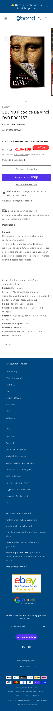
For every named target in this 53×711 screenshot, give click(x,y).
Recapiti (42, 691)
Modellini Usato (13, 398)
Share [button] (8, 344)
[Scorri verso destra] (33, 102)
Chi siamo (10, 436)
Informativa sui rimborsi (27, 705)
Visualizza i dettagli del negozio (17, 200)
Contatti (10, 443)
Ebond (24, 688)
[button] (6, 18)
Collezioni (10, 418)
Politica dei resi (13, 476)
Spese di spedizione (21, 154)
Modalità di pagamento (17, 456)
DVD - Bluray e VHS (15, 378)
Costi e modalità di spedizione (20, 463)
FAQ (8, 502)
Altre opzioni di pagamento (26, 184)
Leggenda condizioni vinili (18, 489)
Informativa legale (40, 700)
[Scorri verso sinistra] (20, 102)
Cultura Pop (12, 371)
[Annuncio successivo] (47, 6)
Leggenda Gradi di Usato (17, 496)
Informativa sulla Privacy (17, 482)
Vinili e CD (10, 384)
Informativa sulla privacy (26, 691)
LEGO (8, 411)
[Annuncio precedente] (5, 6)
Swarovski (10, 404)
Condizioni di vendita (16, 449)
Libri (8, 391)
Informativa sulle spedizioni (19, 700)
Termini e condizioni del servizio (27, 696)
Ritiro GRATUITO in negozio (19, 469)
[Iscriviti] (43, 626)
